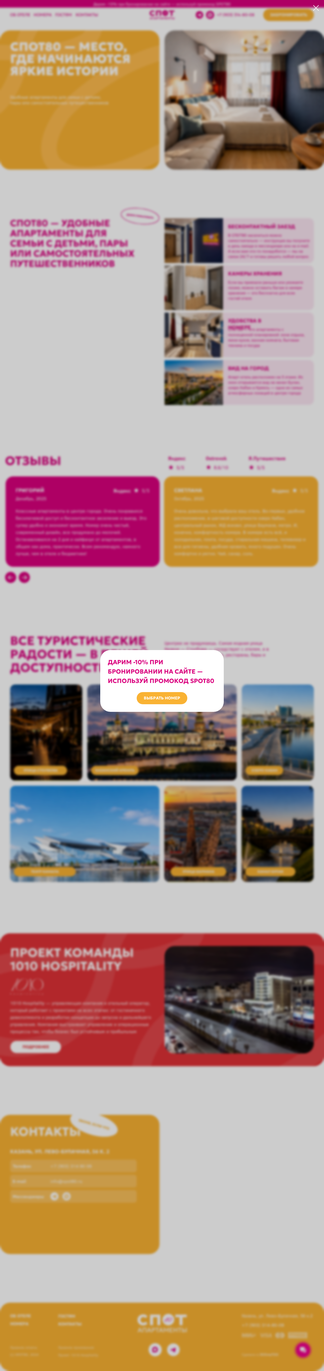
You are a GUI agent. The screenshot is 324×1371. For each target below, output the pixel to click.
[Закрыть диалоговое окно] (316, 8)
